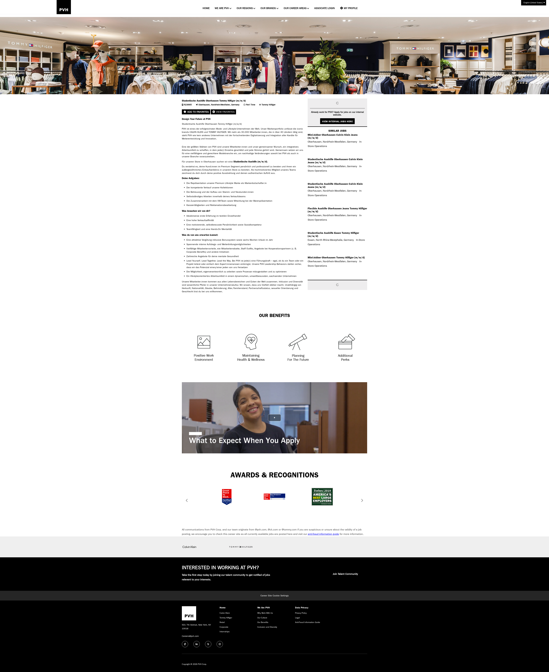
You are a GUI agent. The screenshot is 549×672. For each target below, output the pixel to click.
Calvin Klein (225, 613)
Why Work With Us (265, 613)
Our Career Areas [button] (295, 8)
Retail (222, 622)
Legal (297, 617)
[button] (186, 501)
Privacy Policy (301, 613)
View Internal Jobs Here (337, 121)
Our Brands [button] (268, 8)
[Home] (64, 7)
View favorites (225, 111)
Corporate (224, 627)
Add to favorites (198, 111)
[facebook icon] (185, 644)
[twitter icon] (208, 644)
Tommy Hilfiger (226, 617)
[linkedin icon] (196, 644)
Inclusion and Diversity (267, 627)
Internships (224, 631)
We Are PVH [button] (222, 8)
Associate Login (324, 8)
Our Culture (262, 617)
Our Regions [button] (245, 8)
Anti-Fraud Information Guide (307, 622)
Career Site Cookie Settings (274, 595)
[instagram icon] (220, 644)
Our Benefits (262, 622)
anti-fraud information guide (323, 534)
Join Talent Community (345, 573)
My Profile (350, 8)
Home (206, 8)
